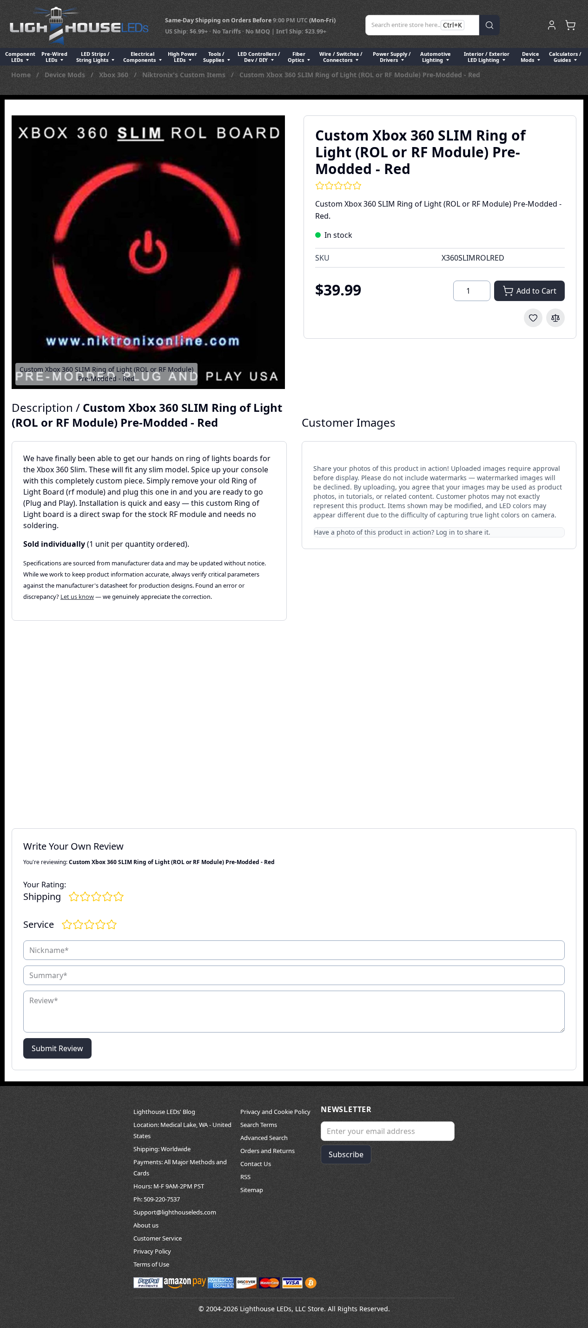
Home (21, 74)
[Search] (489, 25)
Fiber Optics (296, 56)
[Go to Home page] (79, 25)
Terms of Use (151, 1264)
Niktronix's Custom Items (183, 74)
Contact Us (255, 1164)
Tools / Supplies (214, 56)
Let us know (77, 596)
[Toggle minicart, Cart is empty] (570, 25)
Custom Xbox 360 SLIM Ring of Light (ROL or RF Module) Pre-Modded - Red (359, 74)
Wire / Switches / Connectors (341, 56)
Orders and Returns (267, 1151)
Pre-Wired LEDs (54, 56)
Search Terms (258, 1124)
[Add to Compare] (555, 318)
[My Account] (551, 25)
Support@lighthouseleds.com (174, 1212)
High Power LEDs (182, 56)
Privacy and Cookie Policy (275, 1111)
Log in (445, 532)
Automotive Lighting (435, 56)
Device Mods (530, 56)
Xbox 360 (113, 74)
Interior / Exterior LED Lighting (486, 56)
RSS (245, 1177)
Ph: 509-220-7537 (156, 1199)
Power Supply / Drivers (392, 56)
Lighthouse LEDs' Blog (164, 1111)
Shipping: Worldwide (162, 1149)
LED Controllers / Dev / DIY (259, 56)
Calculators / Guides (565, 56)
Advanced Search (264, 1137)
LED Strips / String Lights (93, 56)
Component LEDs (20, 56)
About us (146, 1225)
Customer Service (157, 1238)
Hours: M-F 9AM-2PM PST (168, 1186)
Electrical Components (140, 56)
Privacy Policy (152, 1251)
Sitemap (251, 1190)
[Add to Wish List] (533, 318)
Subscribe (346, 1154)
